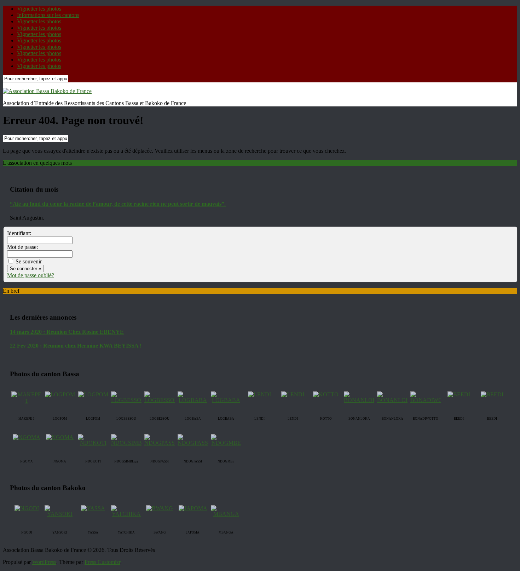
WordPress (44, 562)
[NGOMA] (26, 437)
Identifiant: (19, 233)
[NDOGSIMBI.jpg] (131, 443)
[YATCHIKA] (126, 514)
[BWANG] (159, 508)
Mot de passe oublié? (30, 275)
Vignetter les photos (39, 9)
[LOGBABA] (193, 400)
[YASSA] (93, 508)
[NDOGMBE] (226, 443)
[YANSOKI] (60, 514)
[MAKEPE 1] (26, 401)
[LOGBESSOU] (128, 400)
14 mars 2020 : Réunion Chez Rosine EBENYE (67, 332)
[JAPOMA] (193, 508)
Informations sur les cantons (48, 15)
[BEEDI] (458, 394)
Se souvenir (28, 261)
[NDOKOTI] (93, 443)
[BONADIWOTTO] (432, 400)
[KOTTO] (326, 394)
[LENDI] (259, 394)
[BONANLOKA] (362, 400)
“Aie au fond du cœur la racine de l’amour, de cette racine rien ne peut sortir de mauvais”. (118, 204)
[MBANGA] (226, 514)
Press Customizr (102, 562)
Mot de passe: (22, 247)
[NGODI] (27, 508)
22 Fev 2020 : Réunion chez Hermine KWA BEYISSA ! (75, 346)
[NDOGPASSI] (160, 443)
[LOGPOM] (60, 394)
